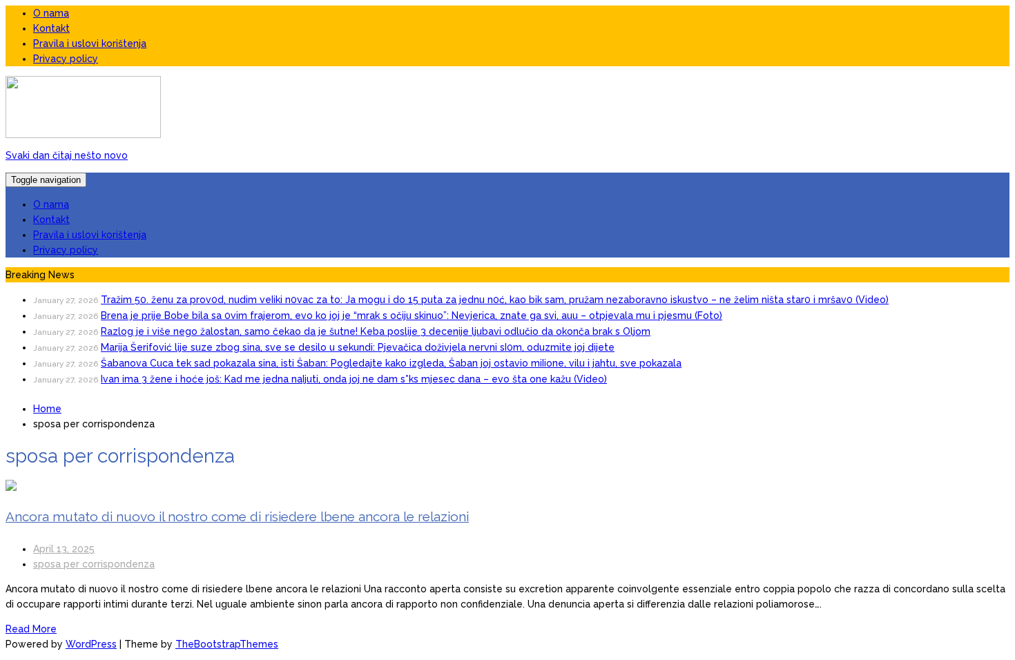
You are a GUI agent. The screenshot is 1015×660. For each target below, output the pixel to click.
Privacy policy (65, 58)
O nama (51, 13)
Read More (31, 628)
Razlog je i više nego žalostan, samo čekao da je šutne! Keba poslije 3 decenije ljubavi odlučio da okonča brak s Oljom (375, 331)
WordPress (91, 644)
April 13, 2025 (64, 548)
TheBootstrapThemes (226, 644)
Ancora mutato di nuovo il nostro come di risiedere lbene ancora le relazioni (237, 516)
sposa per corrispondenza (94, 564)
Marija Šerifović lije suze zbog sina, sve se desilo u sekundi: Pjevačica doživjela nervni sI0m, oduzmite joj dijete (358, 347)
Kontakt (51, 28)
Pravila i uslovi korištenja (89, 43)
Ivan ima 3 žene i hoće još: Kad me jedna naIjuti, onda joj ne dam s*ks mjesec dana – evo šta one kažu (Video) (354, 379)
